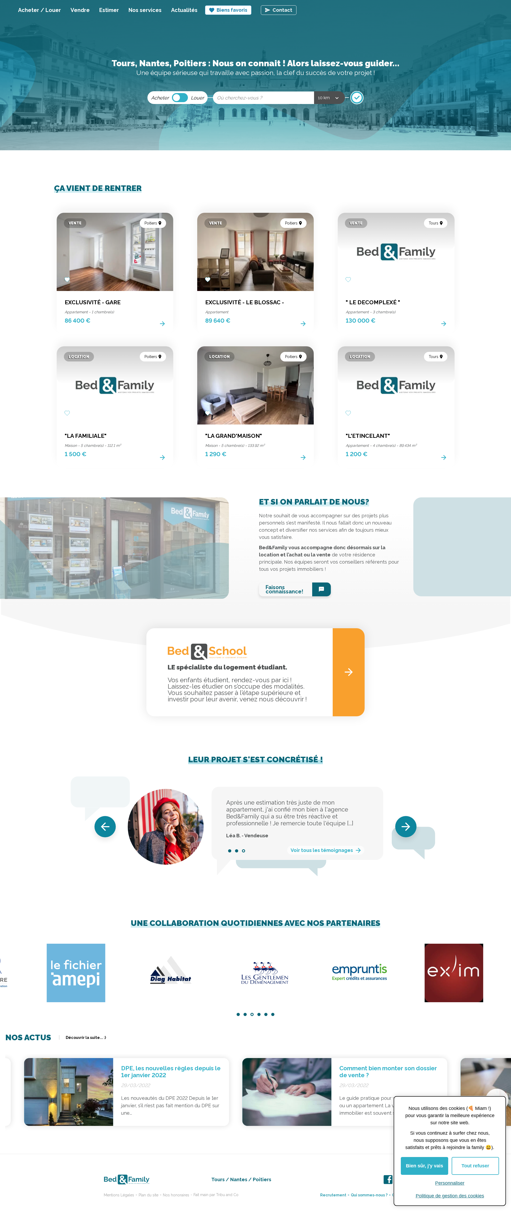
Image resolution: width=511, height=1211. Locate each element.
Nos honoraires (176, 1195)
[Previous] (105, 826)
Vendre (80, 10)
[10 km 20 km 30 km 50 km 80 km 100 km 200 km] (329, 97)
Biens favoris (232, 10)
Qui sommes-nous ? (369, 1195)
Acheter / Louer (39, 10)
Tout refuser (475, 1165)
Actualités (184, 10)
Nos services (145, 10)
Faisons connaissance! (284, 589)
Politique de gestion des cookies (450, 1195)
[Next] (406, 826)
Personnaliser (449, 1183)
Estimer (109, 10)
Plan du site (148, 1195)
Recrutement (333, 1195)
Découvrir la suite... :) (86, 1037)
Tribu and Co (227, 1195)
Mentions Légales (119, 1195)
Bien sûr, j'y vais (424, 1165)
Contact (282, 10)
